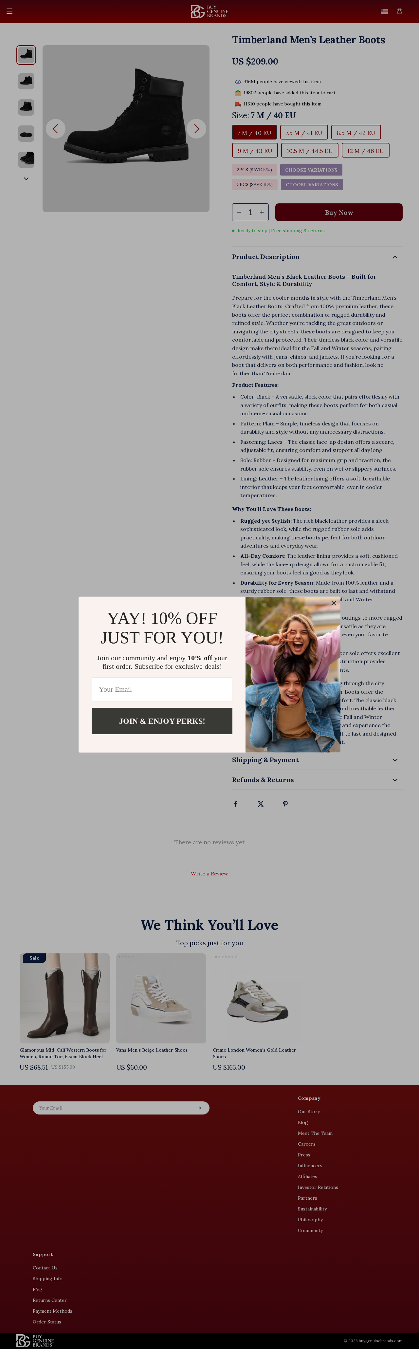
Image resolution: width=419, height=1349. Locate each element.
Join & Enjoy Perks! (162, 721)
